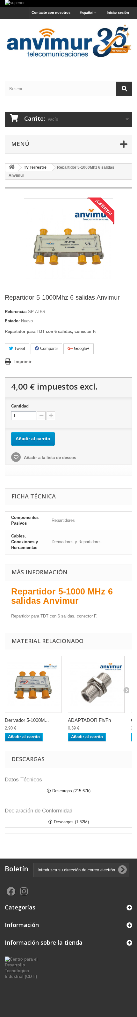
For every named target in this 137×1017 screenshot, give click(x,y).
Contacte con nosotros (51, 12)
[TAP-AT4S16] (33, 684)
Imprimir (23, 361)
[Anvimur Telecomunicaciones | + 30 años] (68, 45)
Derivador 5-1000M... (27, 720)
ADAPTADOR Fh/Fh (89, 720)
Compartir (48, 348)
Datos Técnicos (23, 780)
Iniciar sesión (118, 12)
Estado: (12, 321)
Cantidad (20, 406)
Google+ (81, 348)
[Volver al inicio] (11, 168)
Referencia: (16, 311)
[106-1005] (96, 684)
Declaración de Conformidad (38, 811)
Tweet (19, 348)
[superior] (68, 3)
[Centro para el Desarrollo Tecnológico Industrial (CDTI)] (23, 967)
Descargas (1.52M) (71, 821)
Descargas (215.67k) (70, 790)
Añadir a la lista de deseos (49, 457)
